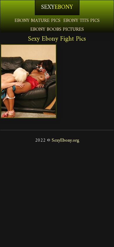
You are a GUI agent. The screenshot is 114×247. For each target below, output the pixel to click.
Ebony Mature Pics (38, 21)
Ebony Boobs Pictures (57, 29)
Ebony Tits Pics (81, 21)
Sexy (57, 7)
